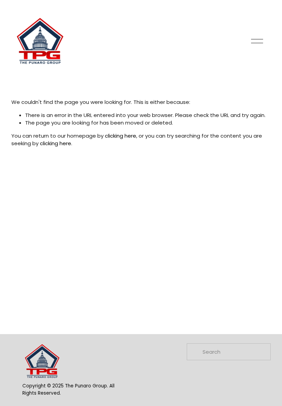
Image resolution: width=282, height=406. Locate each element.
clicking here (120, 135)
